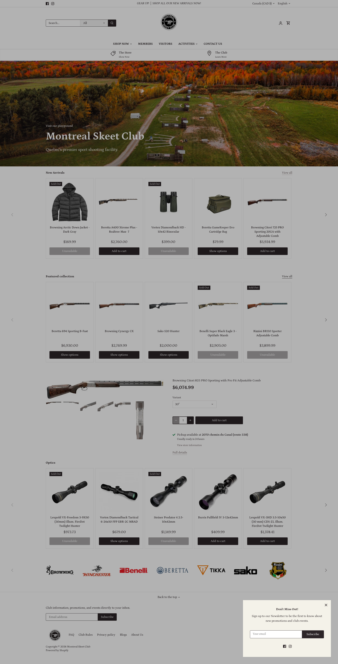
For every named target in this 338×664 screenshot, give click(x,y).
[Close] (326, 605)
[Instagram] (290, 646)
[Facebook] (284, 646)
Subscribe (312, 634)
